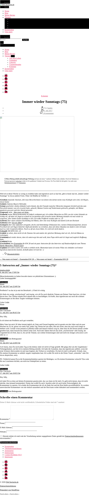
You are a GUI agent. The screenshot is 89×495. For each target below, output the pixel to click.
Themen (8, 17)
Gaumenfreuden (15, 26)
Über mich (8, 32)
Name (2, 423)
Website (3, 432)
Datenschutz (9, 453)
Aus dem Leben (15, 19)
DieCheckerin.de (12, 482)
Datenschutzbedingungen (74, 436)
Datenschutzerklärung (8, 486)
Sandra (49, 108)
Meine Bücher (10, 15)
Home (7, 11)
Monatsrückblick (13, 254)
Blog (6, 13)
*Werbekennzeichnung (13, 449)
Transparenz (22, 183)
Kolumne (12, 28)
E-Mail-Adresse (6, 427)
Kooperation (9, 30)
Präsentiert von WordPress (9, 490)
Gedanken (13, 21)
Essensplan (18, 243)
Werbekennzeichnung (10, 183)
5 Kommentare (48, 113)
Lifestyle (12, 24)
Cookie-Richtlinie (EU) (13, 455)
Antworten (4, 282)
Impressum (9, 457)
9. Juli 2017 (48, 111)
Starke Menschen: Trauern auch (12, 246)
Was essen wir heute (21, 212)
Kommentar (5, 419)
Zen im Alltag (17, 223)
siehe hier (18, 181)
